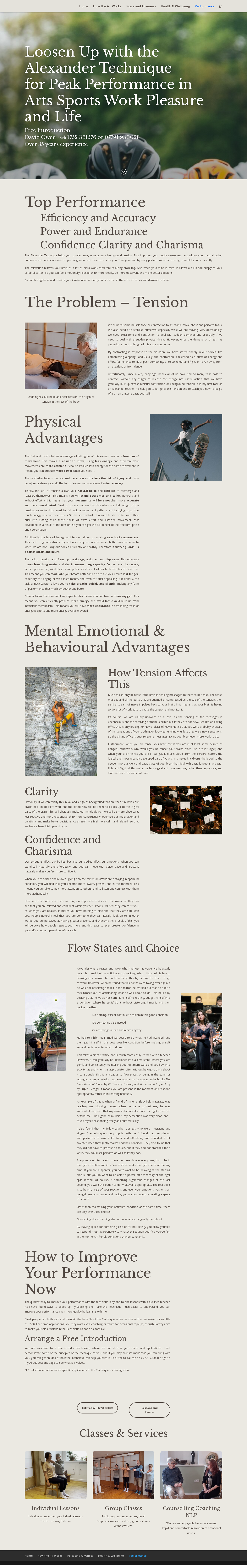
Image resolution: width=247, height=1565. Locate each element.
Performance (205, 6)
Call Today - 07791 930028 (97, 1408)
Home (83, 6)
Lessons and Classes (150, 1410)
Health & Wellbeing (175, 6)
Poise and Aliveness (141, 6)
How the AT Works (107, 6)
